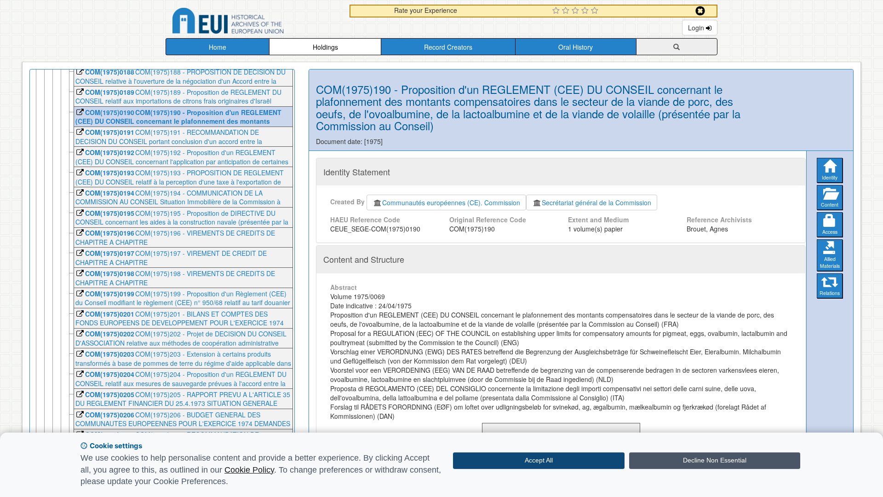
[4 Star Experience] (586, 11)
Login (697, 27)
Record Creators (448, 47)
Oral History (575, 47)
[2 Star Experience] (567, 11)
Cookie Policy (249, 469)
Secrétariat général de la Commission (596, 202)
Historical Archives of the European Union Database (253, 22)
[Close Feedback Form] (700, 11)
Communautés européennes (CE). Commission (451, 202)
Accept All (539, 460)
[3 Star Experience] (576, 11)
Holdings (325, 47)
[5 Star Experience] (596, 11)
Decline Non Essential (714, 460)
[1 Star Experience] (557, 11)
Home (217, 47)
